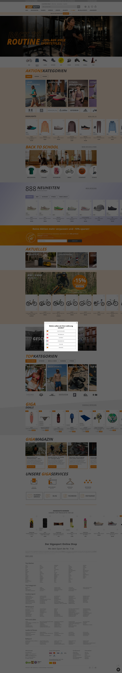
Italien (61, 344)
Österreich (61, 334)
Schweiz (61, 337)
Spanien (61, 347)
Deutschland (61, 331)
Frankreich (61, 341)
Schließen (76, 323)
